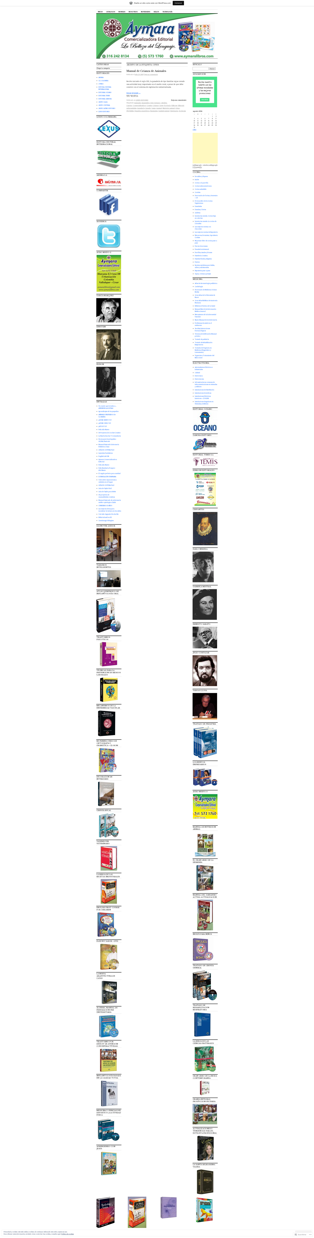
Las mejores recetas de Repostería (206, 232)
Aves (152, 103)
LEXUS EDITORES (142, 100)
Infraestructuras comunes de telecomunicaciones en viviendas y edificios (206, 384)
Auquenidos (146, 103)
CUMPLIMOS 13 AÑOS (105, 505)
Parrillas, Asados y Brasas (203, 252)
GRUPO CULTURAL (104, 105)
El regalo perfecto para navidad (109, 473)
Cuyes (161, 105)
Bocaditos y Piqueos (201, 176)
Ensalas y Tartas (200, 209)
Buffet (197, 180)
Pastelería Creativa (201, 256)
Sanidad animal (163, 111)
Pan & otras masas (201, 246)
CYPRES (100, 84)
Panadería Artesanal (202, 249)
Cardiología (199, 286)
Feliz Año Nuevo (103, 429)
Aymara (157, 103)
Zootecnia (182, 111)
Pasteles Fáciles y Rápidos (203, 259)
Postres (197, 262)
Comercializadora (139, 105)
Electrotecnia (199, 379)
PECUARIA (130, 111)
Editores (174, 105)
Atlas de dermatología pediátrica (206, 283)
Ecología (167, 105)
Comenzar (178, 3)
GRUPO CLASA (102, 102)
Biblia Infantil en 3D (105, 517)
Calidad (197, 373)
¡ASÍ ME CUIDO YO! (104, 423)
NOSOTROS (133, 12)
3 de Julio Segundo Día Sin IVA (108, 514)
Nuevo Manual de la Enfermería (206, 320)
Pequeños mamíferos (142, 111)
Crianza (156, 105)
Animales (137, 103)
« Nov (194, 129)
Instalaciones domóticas (203, 393)
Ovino (177, 108)
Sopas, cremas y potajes (203, 274)
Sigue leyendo (133, 93)
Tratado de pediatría (202, 339)
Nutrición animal (169, 108)
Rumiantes (154, 111)
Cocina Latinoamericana (203, 186)
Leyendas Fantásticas (105, 453)
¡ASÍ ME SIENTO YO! (104, 420)
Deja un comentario (151, 74)
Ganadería (141, 108)
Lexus (154, 108)
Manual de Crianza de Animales (146, 71)
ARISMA (101, 77)
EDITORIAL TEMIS (104, 96)
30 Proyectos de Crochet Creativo (109, 433)
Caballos (164, 103)
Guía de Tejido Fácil (105, 488)
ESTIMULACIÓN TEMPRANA (107, 477)
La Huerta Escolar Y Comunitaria (109, 436)
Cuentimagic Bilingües (106, 520)
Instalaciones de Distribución (204, 390)
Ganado (148, 108)
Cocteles (197, 192)
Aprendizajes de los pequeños (108, 411)
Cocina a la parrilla (201, 183)
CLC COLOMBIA (103, 81)
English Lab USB (103, 456)
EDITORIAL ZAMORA (105, 99)
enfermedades (131, 108)
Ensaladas (198, 206)
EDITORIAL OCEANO (104, 92)
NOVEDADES (145, 12)
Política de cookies (67, 1234)
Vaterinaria (174, 111)
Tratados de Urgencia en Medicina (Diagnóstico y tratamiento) (203, 350)
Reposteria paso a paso (202, 271)
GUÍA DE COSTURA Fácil (106, 450)
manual (159, 108)
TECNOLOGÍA (167, 12)
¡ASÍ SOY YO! (102, 426)
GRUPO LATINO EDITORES (106, 108)
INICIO (100, 12)
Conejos (149, 105)
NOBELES (121, 12)
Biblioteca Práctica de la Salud (205, 306)
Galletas (197, 213)
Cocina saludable (200, 189)
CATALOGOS (110, 12)
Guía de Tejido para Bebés (107, 492)
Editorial (181, 105)
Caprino (129, 105)
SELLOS (156, 12)
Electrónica (199, 376)
